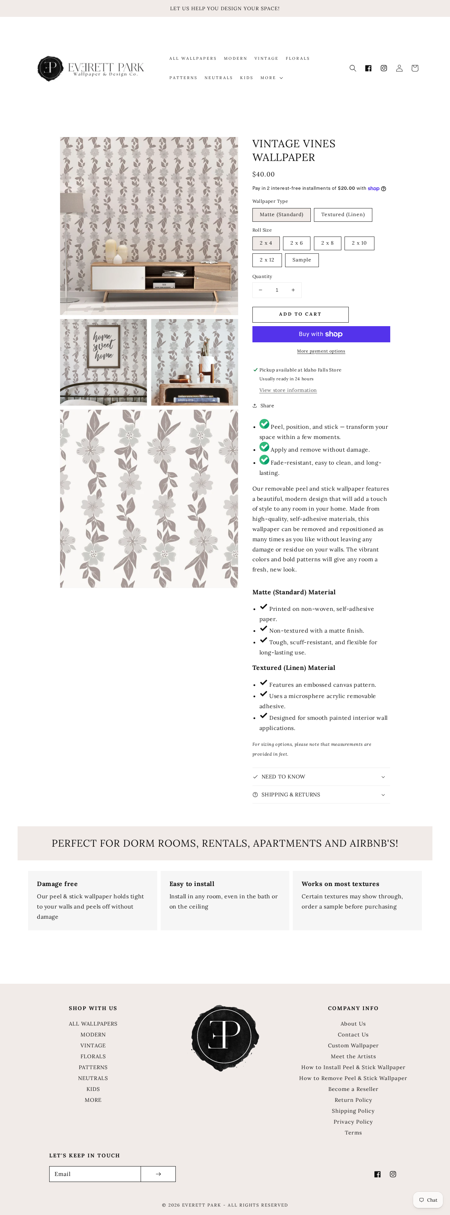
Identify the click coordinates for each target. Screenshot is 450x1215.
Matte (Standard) (281, 214)
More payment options (321, 351)
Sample (301, 260)
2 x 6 (296, 243)
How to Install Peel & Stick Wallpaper (353, 1067)
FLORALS (93, 1056)
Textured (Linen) (343, 214)
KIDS (93, 1089)
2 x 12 (267, 260)
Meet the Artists (353, 1056)
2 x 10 (359, 243)
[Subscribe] (158, 1174)
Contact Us (353, 1034)
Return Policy (353, 1100)
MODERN (93, 1034)
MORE (93, 1100)
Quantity (262, 276)
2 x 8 (327, 243)
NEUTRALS (93, 1078)
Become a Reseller (353, 1089)
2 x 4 (266, 243)
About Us (353, 1023)
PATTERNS (93, 1067)
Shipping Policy (353, 1110)
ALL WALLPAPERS (93, 1023)
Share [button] (268, 405)
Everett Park (201, 1205)
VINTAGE (93, 1045)
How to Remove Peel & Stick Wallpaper (353, 1078)
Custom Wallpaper (353, 1045)
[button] (353, 68)
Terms (353, 1132)
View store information (288, 390)
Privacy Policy (353, 1121)
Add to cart (300, 314)
